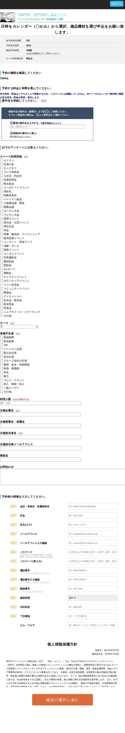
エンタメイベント (14, 253)
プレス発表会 (11, 171)
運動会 (7, 273)
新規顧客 (9, 337)
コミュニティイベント (17, 288)
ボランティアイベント (17, 280)
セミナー (9, 160)
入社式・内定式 (13, 175)
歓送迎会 (9, 304)
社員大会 (9, 164)
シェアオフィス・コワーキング (22, 311)
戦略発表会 (10, 195)
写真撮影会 (10, 257)
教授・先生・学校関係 (17, 364)
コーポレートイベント (17, 187)
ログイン (117, 3)
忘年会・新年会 (13, 300)
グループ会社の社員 (15, 360)
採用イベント (11, 218)
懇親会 (7, 292)
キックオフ (10, 168)
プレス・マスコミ (14, 380)
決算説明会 (10, 179)
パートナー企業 (13, 349)
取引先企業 (10, 352)
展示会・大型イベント (17, 222)
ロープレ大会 (11, 210)
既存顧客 (9, 341)
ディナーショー (13, 296)
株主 (6, 376)
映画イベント (11, 249)
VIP (6, 345)
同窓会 (7, 308)
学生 (6, 372)
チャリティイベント (15, 276)
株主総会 (9, 183)
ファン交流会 (11, 284)
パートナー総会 (13, 199)
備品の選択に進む (62, 700)
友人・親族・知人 (14, 383)
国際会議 (9, 207)
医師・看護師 (11, 368)
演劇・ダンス (11, 245)
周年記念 (9, 226)
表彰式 (7, 191)
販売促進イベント (14, 238)
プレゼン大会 (11, 214)
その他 (7, 315)
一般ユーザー (11, 387)
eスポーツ (10, 269)
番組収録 (9, 261)
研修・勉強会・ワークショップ (22, 234)
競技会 (7, 265)
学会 (6, 230)
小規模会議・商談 (14, 203)
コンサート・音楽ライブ (18, 241)
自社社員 (9, 356)
